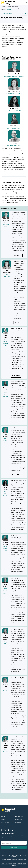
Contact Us (3, 819)
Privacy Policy (4, 863)
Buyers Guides (4, 825)
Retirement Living (7, 13)
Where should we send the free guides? (10, 842)
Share (24, 13)
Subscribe (13, 847)
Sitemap (14, 865)
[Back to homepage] (1, 13)
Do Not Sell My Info (21, 863)
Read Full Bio (17, 255)
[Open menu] (26, 2)
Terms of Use (12, 863)
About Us (3, 816)
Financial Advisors (19, 816)
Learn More (8, 9)
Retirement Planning (5, 822)
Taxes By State (18, 819)
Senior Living (18, 822)
